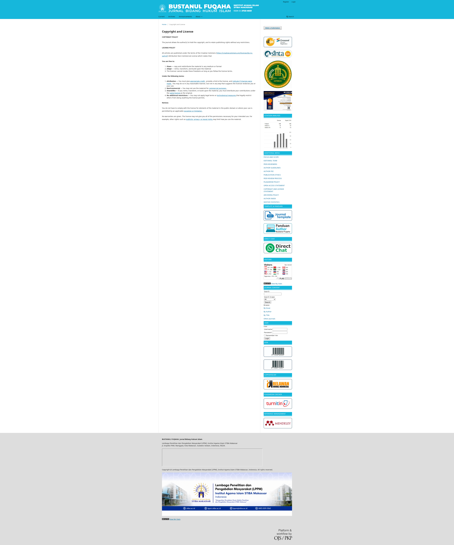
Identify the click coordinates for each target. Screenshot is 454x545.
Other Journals (269, 319)
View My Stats (276, 284)
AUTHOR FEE (269, 171)
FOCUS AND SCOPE (271, 157)
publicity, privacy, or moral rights (199, 119)
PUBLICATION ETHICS (272, 175)
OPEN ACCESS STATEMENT (274, 185)
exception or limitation (193, 111)
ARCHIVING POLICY (271, 195)
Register (286, 2)
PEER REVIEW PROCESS (273, 178)
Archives (171, 16)
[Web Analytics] (267, 284)
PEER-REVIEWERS (270, 164)
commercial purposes (218, 88)
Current (161, 16)
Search (291, 16)
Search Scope (269, 297)
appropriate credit (197, 81)
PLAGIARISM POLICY (272, 182)
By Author (267, 311)
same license (175, 93)
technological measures (226, 95)
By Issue (267, 308)
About (198, 16)
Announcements (185, 16)
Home (164, 24)
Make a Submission (272, 28)
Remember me (272, 335)
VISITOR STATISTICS (271, 202)
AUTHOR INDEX (270, 198)
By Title (266, 315)
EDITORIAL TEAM (270, 160)
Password (268, 332)
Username (268, 329)
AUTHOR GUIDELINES (272, 168)
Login (294, 2)
